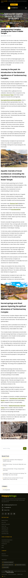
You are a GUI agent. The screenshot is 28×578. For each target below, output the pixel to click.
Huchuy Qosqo (5, 531)
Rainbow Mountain (6, 524)
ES (4, 576)
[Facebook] (3, 514)
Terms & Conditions (12, 574)
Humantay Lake (5, 533)
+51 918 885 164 (7, 507)
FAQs (3, 545)
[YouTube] (14, 514)
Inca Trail (4, 522)
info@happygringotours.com (10, 505)
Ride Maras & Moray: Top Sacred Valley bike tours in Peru (14, 465)
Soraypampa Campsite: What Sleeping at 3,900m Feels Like (13, 460)
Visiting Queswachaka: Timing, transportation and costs (13, 469)
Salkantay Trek (5, 528)
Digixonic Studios (10, 572)
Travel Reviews (5, 555)
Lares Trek (4, 526)
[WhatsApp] (11, 514)
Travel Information (6, 542)
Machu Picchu (5, 520)
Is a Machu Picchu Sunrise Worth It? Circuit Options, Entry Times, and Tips (13, 478)
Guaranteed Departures (7, 540)
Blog (3, 547)
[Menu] (26, 8)
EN (2, 576)
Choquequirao (5, 530)
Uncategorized (6, 489)
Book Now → (14, 4)
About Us (4, 553)
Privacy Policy (4, 574)
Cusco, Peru (7, 510)
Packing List (4, 543)
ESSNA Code (19, 574)
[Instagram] (5, 514)
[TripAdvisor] (8, 514)
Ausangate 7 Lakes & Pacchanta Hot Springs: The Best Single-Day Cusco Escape (14, 474)
